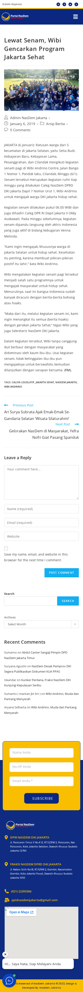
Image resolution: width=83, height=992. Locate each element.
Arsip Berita (55, 124)
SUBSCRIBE (42, 798)
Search (9, 594)
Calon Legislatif (23, 382)
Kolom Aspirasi (12, 4)
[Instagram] (58, 4)
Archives (10, 617)
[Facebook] (76, 4)
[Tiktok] (64, 4)
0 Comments (20, 130)
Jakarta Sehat (45, 382)
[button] (76, 16)
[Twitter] (70, 4)
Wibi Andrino (13, 386)
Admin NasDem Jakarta (28, 118)
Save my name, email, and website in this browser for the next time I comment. (36, 557)
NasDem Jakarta (66, 382)
